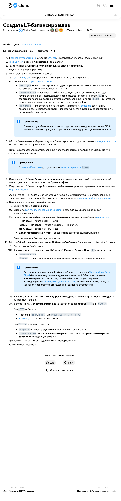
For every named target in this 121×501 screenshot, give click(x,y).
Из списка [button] (25, 106)
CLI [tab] (31, 51)
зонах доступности (105, 141)
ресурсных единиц (18, 189)
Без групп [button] (25, 85)
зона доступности (71, 167)
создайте (86, 105)
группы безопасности (40, 81)
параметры (102, 217)
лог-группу (31, 209)
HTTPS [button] (41, 314)
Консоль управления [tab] (15, 51)
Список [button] (23, 258)
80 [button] (100, 95)
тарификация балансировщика (94, 198)
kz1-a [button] (85, 167)
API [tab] (53, 51)
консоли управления (21, 57)
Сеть (16, 77)
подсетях (26, 77)
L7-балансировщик (30, 44)
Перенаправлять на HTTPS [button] (65, 314)
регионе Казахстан (31, 167)
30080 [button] (95, 99)
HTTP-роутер (26, 318)
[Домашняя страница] (19, 5)
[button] (98, 5)
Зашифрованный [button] (27, 333)
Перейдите (14, 61)
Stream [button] (102, 303)
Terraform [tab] (42, 51)
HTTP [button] (89, 303)
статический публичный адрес (59, 281)
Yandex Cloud (29, 30)
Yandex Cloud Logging (50, 209)
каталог (52, 57)
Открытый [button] (24, 329)
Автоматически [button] (27, 92)
